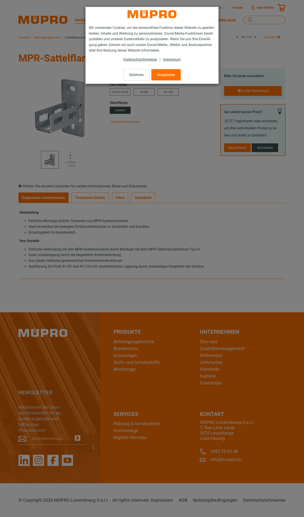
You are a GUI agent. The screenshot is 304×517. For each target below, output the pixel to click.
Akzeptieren (166, 75)
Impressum (172, 59)
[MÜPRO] (152, 14)
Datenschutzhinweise (140, 59)
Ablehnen (136, 75)
